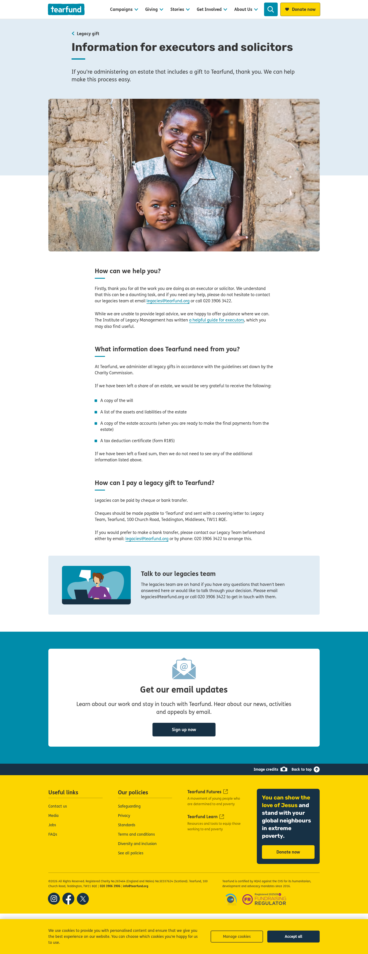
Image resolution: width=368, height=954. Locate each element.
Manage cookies (237, 936)
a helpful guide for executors (216, 320)
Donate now (288, 852)
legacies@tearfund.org (168, 300)
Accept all (293, 936)
